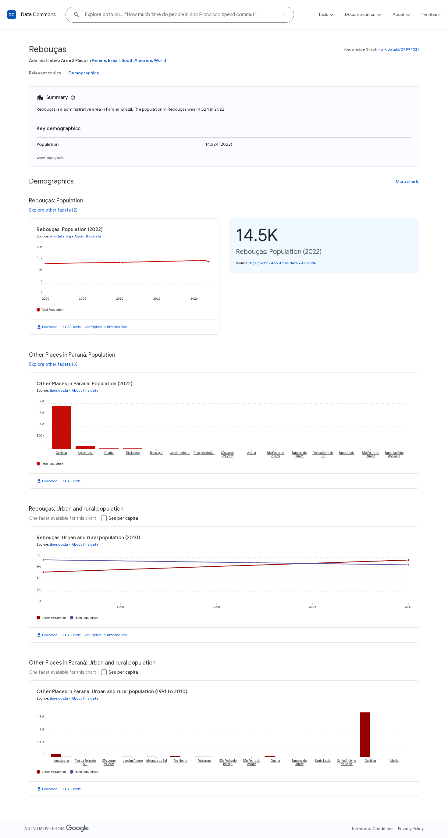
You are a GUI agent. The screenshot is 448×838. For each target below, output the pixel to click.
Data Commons (38, 15)
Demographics (84, 73)
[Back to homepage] (11, 14)
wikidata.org (60, 236)
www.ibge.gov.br (51, 157)
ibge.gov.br (258, 263)
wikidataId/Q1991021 (400, 49)
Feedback (431, 14)
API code (74, 327)
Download (50, 327)
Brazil (113, 60)
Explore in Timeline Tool (109, 327)
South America (137, 60)
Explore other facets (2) (53, 210)
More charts (407, 181)
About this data (87, 236)
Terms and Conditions (372, 828)
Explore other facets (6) (53, 364)
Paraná (99, 60)
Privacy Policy (411, 828)
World (160, 60)
